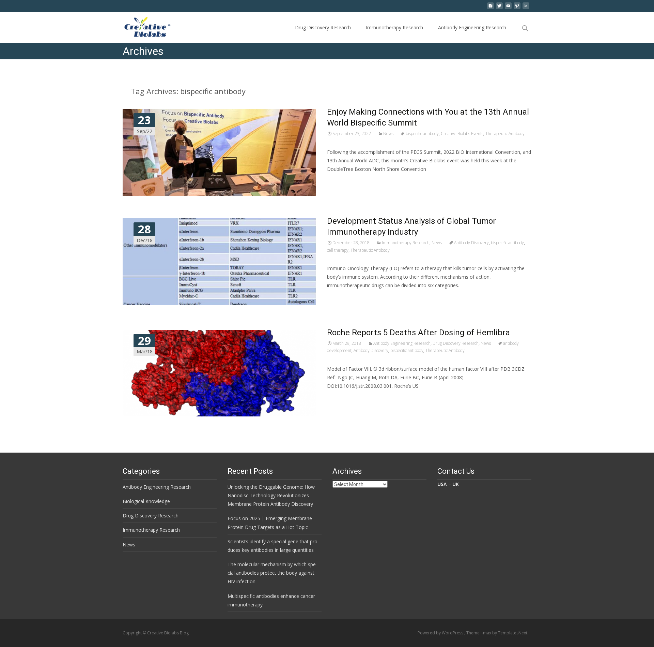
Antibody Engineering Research (472, 27)
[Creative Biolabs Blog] (141, 26)
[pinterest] (517, 8)
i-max (486, 633)
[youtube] (508, 8)
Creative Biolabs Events (462, 133)
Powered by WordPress (441, 633)
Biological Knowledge (146, 501)
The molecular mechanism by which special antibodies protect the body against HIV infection (272, 573)
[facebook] (490, 8)
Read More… (342, 181)
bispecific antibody (422, 133)
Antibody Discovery (471, 243)
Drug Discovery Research (323, 27)
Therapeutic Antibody (505, 133)
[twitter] (499, 8)
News (388, 133)
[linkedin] (526, 8)
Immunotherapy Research (394, 27)
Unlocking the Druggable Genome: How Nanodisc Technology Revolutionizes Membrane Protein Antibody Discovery (271, 495)
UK (455, 484)
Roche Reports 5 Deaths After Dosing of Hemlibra (418, 332)
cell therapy (337, 250)
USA (442, 484)
